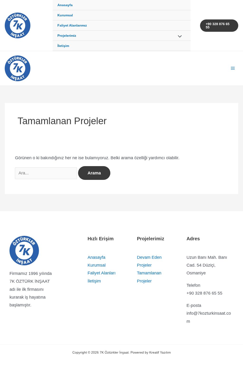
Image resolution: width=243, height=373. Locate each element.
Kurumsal (65, 15)
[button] (219, 25)
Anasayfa (65, 5)
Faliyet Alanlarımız (72, 25)
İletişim (63, 46)
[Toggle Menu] (179, 36)
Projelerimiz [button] (66, 35)
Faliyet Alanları (102, 273)
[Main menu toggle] (232, 68)
